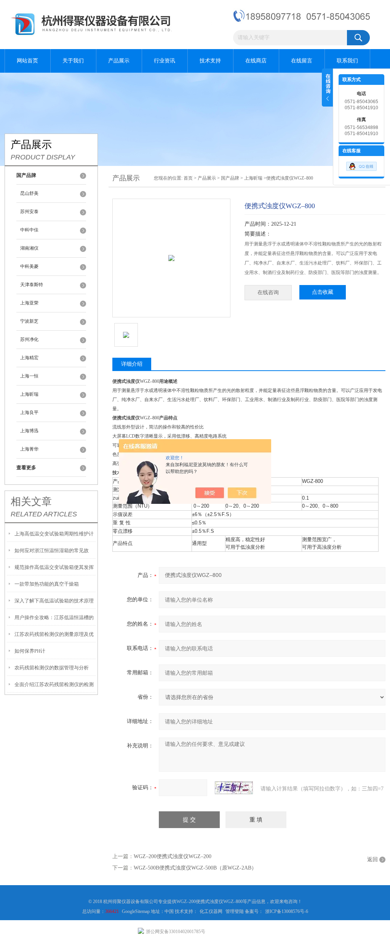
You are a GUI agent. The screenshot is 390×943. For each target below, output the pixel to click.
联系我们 (347, 61)
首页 (188, 178)
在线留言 (301, 61)
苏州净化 (29, 339)
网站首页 (27, 61)
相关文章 (31, 501)
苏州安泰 (29, 211)
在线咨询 (268, 292)
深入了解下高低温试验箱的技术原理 (54, 601)
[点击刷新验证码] (234, 787)
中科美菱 (29, 266)
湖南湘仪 (29, 248)
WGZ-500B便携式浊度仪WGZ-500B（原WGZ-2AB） (195, 868)
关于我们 (73, 61)
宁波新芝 (29, 321)
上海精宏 (29, 357)
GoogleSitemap (136, 911)
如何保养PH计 (29, 651)
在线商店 (256, 61)
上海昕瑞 (29, 394)
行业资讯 (164, 61)
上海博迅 (29, 430)
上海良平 (29, 412)
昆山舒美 (29, 193)
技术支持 (210, 61)
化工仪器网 (211, 911)
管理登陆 (234, 911)
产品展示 (118, 61)
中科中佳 (29, 230)
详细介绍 (131, 364)
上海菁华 (29, 449)
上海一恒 (29, 376)
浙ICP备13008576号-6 (286, 911)
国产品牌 (230, 178)
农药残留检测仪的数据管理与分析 (51, 668)
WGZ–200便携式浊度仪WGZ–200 (172, 856)
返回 (372, 859)
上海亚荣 (29, 303)
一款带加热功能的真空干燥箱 (46, 584)
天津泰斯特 (31, 284)
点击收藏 (322, 292)
